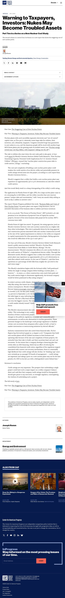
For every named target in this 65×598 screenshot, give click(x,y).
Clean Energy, (37, 58)
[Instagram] (14, 535)
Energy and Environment (14, 446)
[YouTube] (11, 535)
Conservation (44, 58)
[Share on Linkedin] (12, 63)
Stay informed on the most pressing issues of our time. (31, 552)
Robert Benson (33, 501)
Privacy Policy (6, 589)
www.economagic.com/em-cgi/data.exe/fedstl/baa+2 (32, 289)
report (10, 156)
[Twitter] (4, 535)
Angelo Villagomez (15, 501)
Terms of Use (6, 587)
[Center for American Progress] (5, 3)
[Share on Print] (25, 63)
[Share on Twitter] (4, 63)
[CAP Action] (8, 578)
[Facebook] (7, 535)
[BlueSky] (21, 535)
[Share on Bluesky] (17, 63)
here (15, 161)
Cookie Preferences (7, 595)
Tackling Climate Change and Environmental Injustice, (18, 58)
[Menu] (61, 2)
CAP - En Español (7, 591)
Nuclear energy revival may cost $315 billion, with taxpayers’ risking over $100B (32, 148)
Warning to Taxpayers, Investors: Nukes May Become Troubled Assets (36, 134)
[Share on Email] (21, 63)
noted (27, 333)
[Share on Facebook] (8, 63)
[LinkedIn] (18, 535)
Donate (54, 3)
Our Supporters (6, 593)
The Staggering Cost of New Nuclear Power (27, 129)
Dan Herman (41, 501)
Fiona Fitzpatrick (6, 501)
